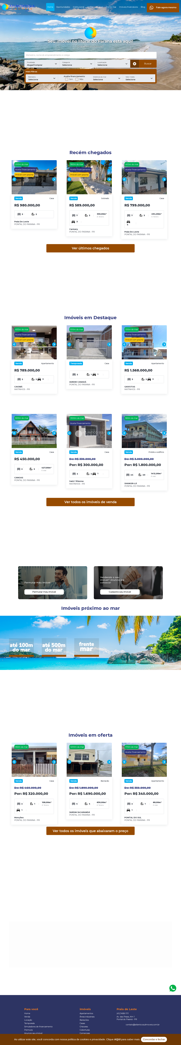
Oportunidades (63, 7)
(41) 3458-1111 (123, 1013)
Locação (28, 1020)
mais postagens (30, 953)
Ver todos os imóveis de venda (90, 502)
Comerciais (85, 1033)
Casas (82, 1023)
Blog (143, 7)
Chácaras (84, 1026)
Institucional (78, 7)
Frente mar (111, 7)
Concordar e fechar (154, 1039)
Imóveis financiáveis (128, 7)
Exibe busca (134, 64)
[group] (34, 179)
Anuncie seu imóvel (33, 1033)
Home (50, 7)
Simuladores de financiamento (38, 1026)
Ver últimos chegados (90, 248)
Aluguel (99, 7)
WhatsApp (172, 988)
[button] (42, 64)
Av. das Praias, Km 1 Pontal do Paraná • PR (127, 1018)
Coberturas (85, 1030)
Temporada (29, 1023)
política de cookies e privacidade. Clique (94, 1039)
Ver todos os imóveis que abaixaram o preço (90, 831)
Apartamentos (86, 1013)
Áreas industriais (87, 1017)
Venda (90, 7)
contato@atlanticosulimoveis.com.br (143, 1024)
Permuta (28, 1030)
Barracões (84, 1020)
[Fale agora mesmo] (163, 4)
